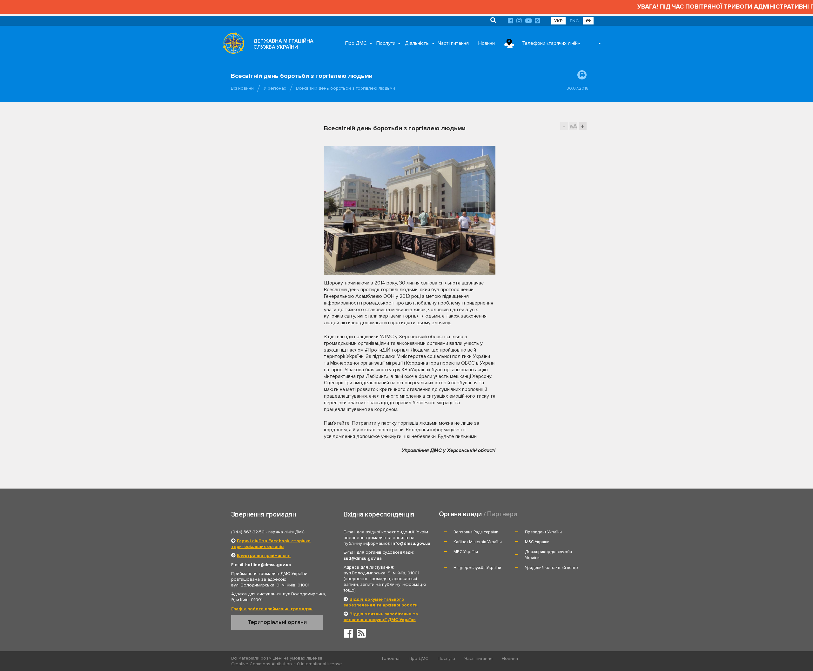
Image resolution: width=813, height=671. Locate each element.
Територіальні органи (277, 622)
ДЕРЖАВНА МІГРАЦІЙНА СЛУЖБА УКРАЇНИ (283, 44)
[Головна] (231, 44)
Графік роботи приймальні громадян (271, 609)
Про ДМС (356, 43)
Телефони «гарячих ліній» (551, 43)
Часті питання (453, 43)
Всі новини (242, 88)
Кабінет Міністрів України (478, 541)
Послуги (385, 43)
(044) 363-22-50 (248, 532)
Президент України (543, 532)
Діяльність (417, 43)
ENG (574, 21)
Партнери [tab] (502, 514)
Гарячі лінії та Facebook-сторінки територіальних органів (271, 543)
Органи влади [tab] (460, 514)
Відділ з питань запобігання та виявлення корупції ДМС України (381, 616)
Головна (391, 658)
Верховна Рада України (476, 532)
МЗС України (537, 541)
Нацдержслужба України (477, 567)
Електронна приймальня (264, 555)
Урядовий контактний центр (551, 567)
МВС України (466, 551)
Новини (486, 43)
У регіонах (275, 88)
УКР (558, 21)
